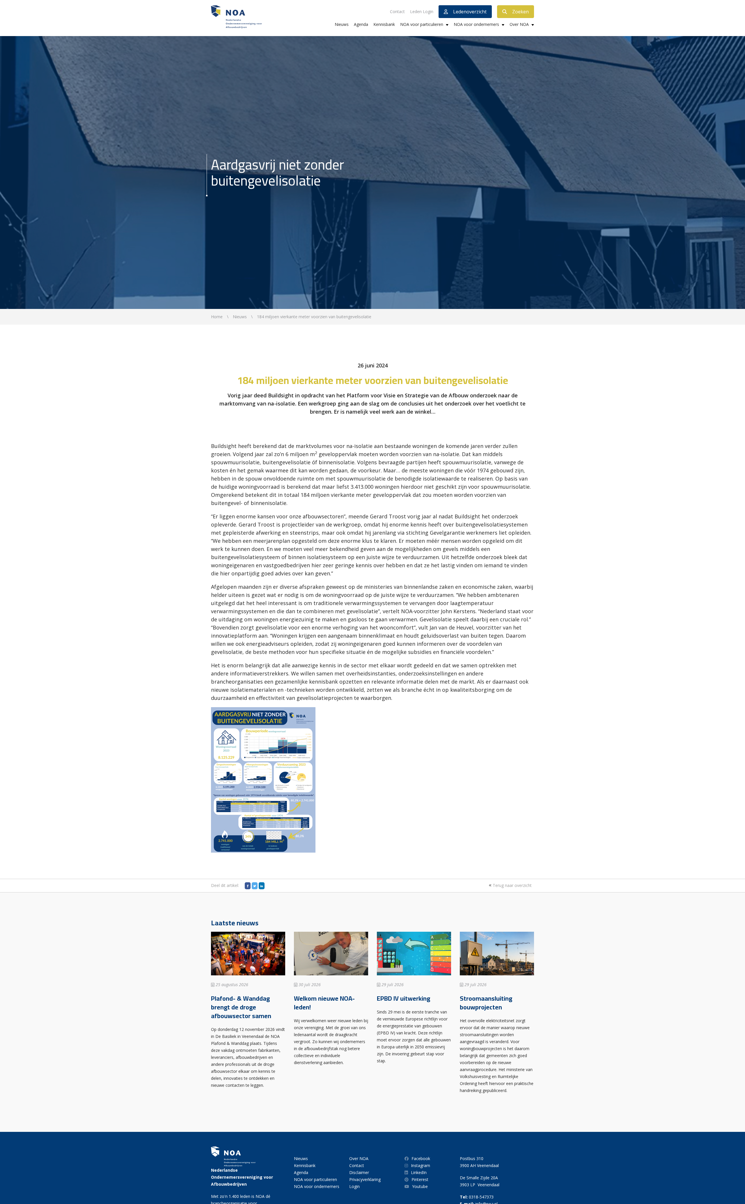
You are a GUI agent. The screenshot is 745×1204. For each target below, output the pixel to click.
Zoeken (520, 11)
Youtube (420, 1186)
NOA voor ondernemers (476, 24)
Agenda (361, 24)
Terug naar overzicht (512, 885)
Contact (397, 11)
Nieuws (342, 24)
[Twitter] (255, 885)
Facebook (420, 1158)
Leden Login (421, 11)
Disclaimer (359, 1172)
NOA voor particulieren (421, 24)
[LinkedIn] (262, 885)
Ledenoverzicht (470, 11)
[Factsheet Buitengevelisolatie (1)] (263, 779)
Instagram (420, 1165)
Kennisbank (384, 24)
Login (354, 1186)
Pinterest (419, 1179)
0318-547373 (481, 1197)
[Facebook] (248, 885)
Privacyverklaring (365, 1179)
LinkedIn (419, 1172)
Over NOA (519, 24)
